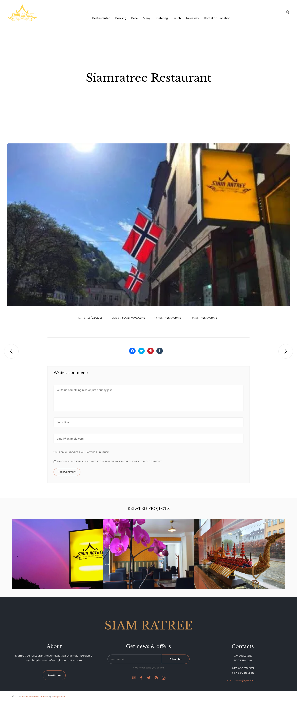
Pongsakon (58, 696)
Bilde (134, 18)
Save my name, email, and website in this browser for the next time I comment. (109, 461)
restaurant (210, 317)
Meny (146, 18)
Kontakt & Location (217, 18)
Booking (120, 18)
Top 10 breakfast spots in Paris (148, 550)
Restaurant (174, 317)
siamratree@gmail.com (242, 680)
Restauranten (101, 18)
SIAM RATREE (57, 550)
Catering (162, 18)
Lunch (177, 18)
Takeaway (192, 18)
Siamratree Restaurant (239, 550)
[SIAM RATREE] (22, 12)
